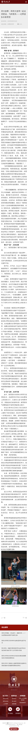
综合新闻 (5, 627)
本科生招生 (5, 698)
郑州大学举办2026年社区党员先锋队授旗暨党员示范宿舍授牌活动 (14, 657)
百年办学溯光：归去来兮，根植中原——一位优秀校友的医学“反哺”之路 (14, 634)
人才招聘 (6, 703)
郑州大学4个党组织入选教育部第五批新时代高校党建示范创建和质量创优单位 (14, 664)
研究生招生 (5, 701)
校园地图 (14, 703)
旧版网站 (13, 729)
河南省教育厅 (22, 702)
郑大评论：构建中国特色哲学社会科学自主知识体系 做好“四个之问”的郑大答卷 (14, 649)
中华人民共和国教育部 (23, 699)
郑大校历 (14, 701)
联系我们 (14, 698)
